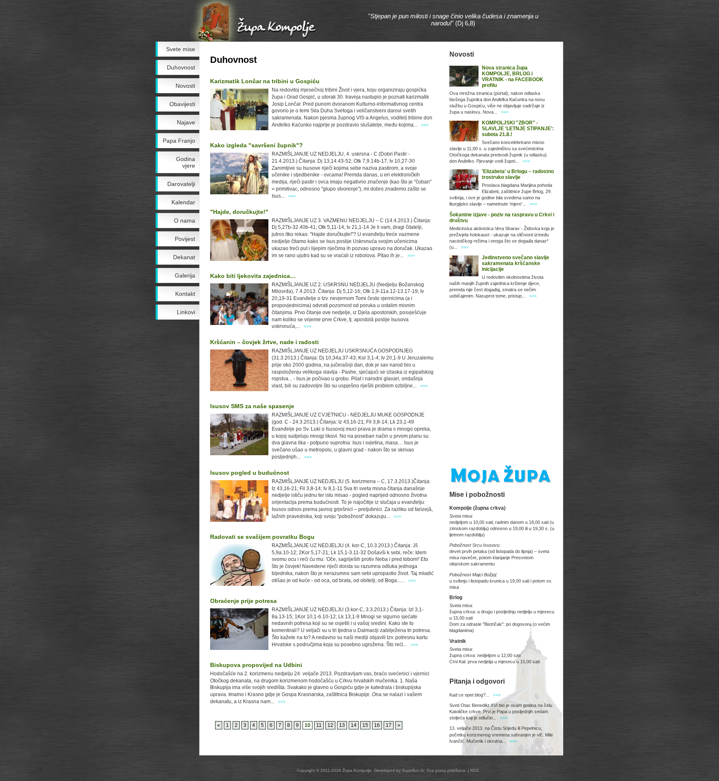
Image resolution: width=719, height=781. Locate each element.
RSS (474, 770)
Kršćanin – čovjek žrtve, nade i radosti (264, 342)
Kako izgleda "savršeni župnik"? (256, 145)
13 (342, 725)
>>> (425, 125)
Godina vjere (185, 162)
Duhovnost (181, 67)
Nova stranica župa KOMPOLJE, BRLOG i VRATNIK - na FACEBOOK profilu (512, 76)
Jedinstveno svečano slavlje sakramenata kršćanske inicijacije (515, 263)
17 (389, 725)
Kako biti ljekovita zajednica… (253, 276)
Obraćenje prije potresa (243, 601)
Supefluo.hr (413, 770)
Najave (186, 122)
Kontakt (185, 293)
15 (365, 725)
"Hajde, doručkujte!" (239, 211)
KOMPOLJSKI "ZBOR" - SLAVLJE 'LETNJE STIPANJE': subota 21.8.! (518, 128)
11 (319, 725)
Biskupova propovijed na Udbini (256, 665)
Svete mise (180, 49)
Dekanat (184, 257)
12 (330, 725)
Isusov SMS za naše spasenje (252, 406)
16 (377, 725)
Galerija (185, 275)
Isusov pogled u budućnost (249, 472)
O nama (184, 220)
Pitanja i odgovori (477, 681)
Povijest (185, 239)
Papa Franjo (179, 140)
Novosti (185, 85)
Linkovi (186, 312)
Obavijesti (182, 104)
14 (354, 725)
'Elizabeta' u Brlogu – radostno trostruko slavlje (518, 174)
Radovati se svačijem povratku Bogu (262, 536)
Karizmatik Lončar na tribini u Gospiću (265, 81)
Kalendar (183, 202)
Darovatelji (181, 184)
